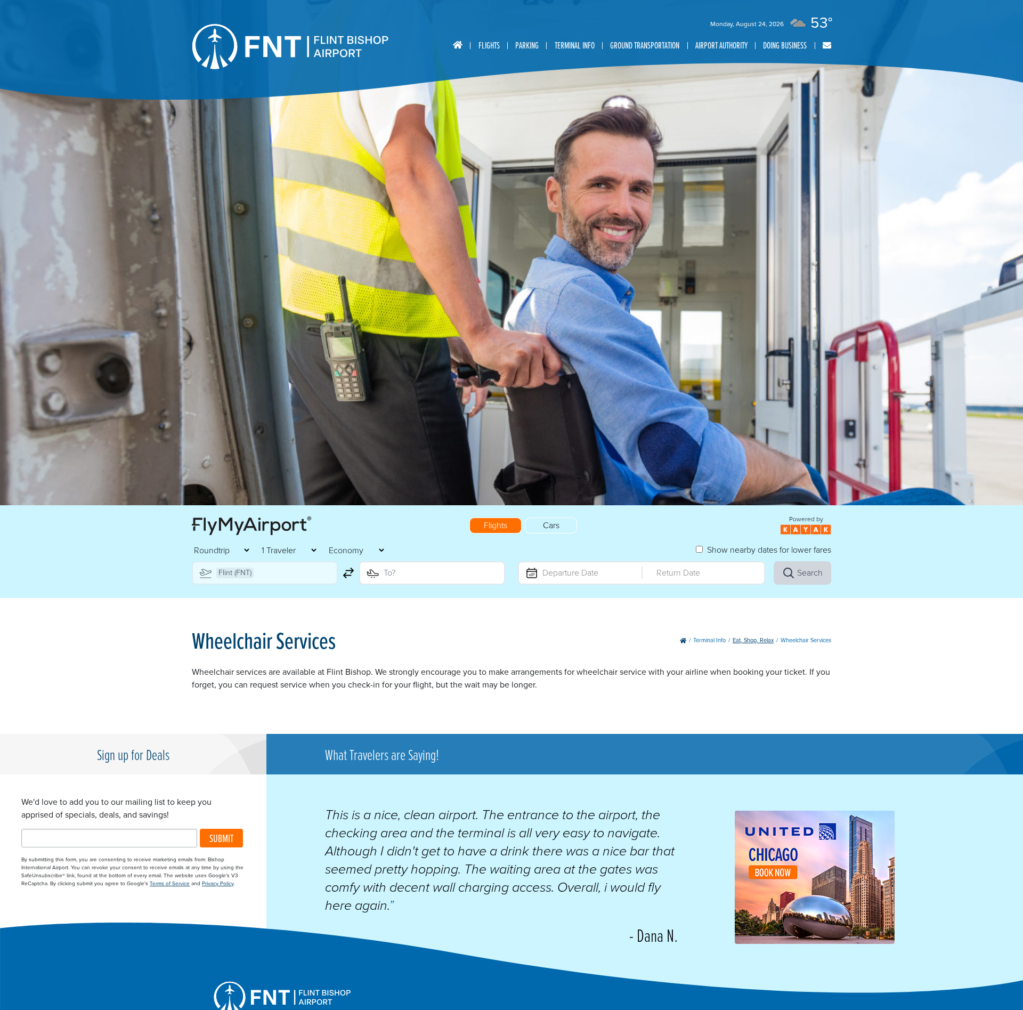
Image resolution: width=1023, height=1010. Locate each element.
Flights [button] (489, 45)
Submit (221, 838)
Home (457, 45)
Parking (527, 45)
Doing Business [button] (785, 45)
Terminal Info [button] (575, 45)
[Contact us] (827, 45)
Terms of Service (170, 883)
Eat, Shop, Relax (753, 640)
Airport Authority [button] (721, 45)
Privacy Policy (217, 883)
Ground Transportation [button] (644, 45)
